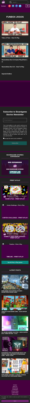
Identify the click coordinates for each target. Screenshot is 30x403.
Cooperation (15, 389)
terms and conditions (16, 138)
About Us (15, 386)
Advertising (15, 388)
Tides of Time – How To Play (10, 38)
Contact (3, 6)
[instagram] (13, 6)
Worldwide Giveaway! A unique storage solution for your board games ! (14, 375)
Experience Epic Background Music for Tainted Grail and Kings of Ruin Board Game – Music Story (14, 354)
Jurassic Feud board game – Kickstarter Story (14, 312)
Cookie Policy (15, 392)
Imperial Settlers (7, 74)
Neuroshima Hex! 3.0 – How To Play (13, 66)
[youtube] (9, 6)
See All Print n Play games (15, 262)
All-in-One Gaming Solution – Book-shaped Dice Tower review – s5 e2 (15, 333)
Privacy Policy (20, 132)
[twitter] (20, 6)
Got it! (15, 401)
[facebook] (16, 6)
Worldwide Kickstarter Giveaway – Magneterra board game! (12, 291)
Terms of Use (15, 394)
